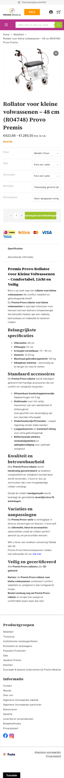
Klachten (8, 664)
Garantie (7, 714)
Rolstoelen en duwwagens (17, 646)
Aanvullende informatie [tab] (20, 257)
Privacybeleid (10, 728)
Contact (7, 685)
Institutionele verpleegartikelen (20, 641)
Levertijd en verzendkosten (18, 718)
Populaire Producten (14, 650)
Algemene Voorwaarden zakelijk (20, 699)
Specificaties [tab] (15, 248)
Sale (5, 655)
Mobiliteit (19, 34)
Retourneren (10, 709)
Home (6, 34)
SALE (32, 12)
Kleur (6, 151)
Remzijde (8, 185)
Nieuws (7, 690)
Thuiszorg (8, 636)
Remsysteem (10, 197)
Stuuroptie (9, 174)
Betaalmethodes (12, 723)
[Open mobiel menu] (6, 25)
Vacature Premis (12, 660)
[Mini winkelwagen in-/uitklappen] (59, 12)
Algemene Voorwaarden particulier (22, 704)
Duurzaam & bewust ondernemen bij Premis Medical (32, 669)
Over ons (8, 695)
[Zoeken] (58, 25)
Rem (5, 163)
